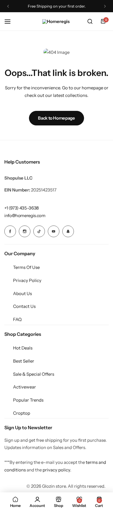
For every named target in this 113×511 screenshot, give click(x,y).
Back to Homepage (56, 118)
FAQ (17, 319)
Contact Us (24, 306)
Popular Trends (28, 400)
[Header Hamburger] (10, 21)
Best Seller (23, 361)
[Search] (90, 21)
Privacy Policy (27, 280)
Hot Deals (22, 348)
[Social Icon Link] (10, 231)
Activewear (24, 387)
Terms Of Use (26, 267)
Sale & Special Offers (33, 374)
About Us (22, 293)
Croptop (21, 413)
